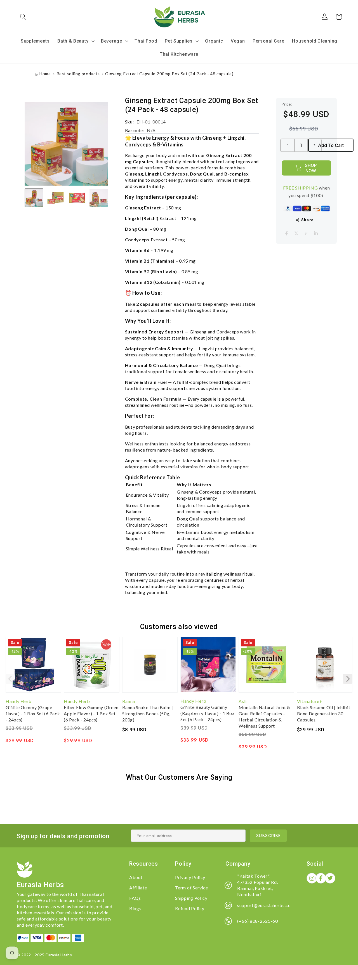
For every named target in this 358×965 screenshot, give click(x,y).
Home (45, 73)
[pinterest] (306, 233)
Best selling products (78, 73)
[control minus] (287, 145)
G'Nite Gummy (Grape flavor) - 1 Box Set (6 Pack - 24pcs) (33, 713)
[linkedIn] (316, 233)
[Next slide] (347, 679)
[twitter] (296, 233)
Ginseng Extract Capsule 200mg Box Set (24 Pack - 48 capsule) (169, 73)
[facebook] (286, 233)
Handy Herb (19, 701)
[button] (23, 17)
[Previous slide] (10, 679)
